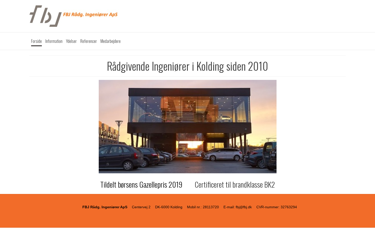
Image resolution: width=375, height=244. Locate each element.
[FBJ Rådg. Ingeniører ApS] (187, 16)
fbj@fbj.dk (244, 207)
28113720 (211, 207)
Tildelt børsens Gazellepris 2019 (142, 184)
